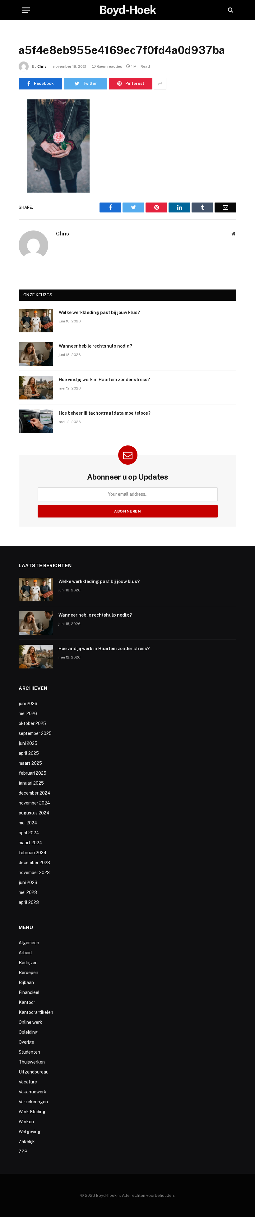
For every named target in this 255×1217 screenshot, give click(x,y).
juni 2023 (28, 882)
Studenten (29, 1052)
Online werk (30, 1022)
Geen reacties (109, 66)
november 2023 (34, 872)
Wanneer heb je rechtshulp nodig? (95, 346)
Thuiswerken (32, 1062)
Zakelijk (27, 1141)
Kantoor (27, 1002)
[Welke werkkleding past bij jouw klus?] (36, 320)
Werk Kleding (32, 1111)
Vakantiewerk (32, 1091)
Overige (26, 1042)
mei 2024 (28, 822)
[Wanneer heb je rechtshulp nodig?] (36, 354)
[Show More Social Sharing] (160, 83)
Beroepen (28, 972)
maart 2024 (30, 842)
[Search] (230, 10)
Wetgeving (29, 1131)
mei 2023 (28, 892)
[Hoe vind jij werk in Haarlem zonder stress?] (36, 387)
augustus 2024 (34, 812)
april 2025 (29, 753)
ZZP (23, 1151)
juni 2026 (28, 703)
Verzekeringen (33, 1101)
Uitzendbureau (34, 1071)
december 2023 (34, 862)
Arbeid (25, 952)
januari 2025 (31, 783)
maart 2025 (30, 763)
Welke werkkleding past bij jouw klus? (99, 312)
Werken (26, 1121)
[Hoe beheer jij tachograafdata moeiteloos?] (36, 421)
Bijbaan (26, 982)
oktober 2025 (32, 723)
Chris (42, 66)
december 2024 (34, 793)
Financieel (29, 992)
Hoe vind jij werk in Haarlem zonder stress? (104, 379)
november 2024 (34, 802)
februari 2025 (32, 773)
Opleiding (28, 1032)
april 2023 (29, 902)
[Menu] (26, 10)
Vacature (28, 1081)
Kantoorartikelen (36, 1012)
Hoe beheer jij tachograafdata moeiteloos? (105, 413)
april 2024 (29, 832)
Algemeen (29, 942)
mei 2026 (28, 713)
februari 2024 (33, 852)
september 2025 (35, 733)
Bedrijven (28, 962)
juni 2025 (28, 743)
